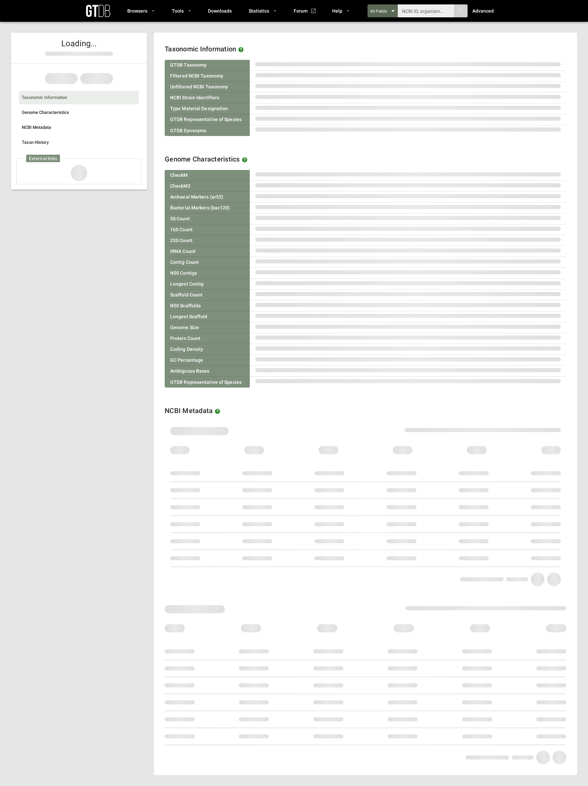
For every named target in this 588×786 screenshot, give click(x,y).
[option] (79, 97)
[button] (140, 11)
